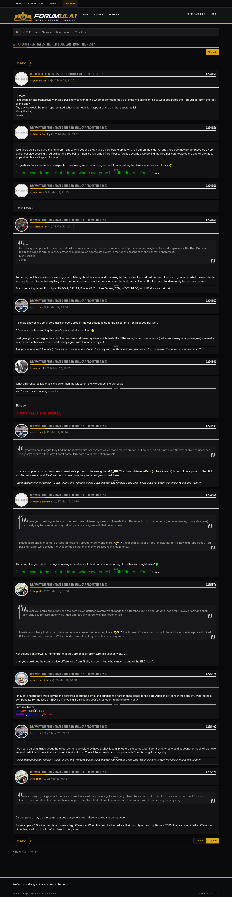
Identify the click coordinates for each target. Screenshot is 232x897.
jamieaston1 (40, 80)
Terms (61, 884)
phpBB (29, 893)
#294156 (211, 128)
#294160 (211, 186)
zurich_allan (40, 226)
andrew (37, 192)
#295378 (211, 674)
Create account (196, 14)
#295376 (211, 584)
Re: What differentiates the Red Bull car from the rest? (68, 128)
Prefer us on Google (25, 884)
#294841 (211, 362)
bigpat (37, 591)
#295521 (211, 772)
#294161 (211, 220)
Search (113, 14)
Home (18, 3)
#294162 (211, 301)
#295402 (211, 726)
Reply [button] (23, 62)
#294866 (211, 495)
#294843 (211, 426)
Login (214, 14)
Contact (54, 3)
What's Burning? (42, 134)
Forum (98, 14)
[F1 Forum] (17, 32)
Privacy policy (47, 884)
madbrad (38, 368)
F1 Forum (70, 3)
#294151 (211, 74)
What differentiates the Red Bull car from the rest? (54, 44)
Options (200, 840)
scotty (37, 307)
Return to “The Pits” (26, 851)
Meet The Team (36, 3)
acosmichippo (41, 680)
